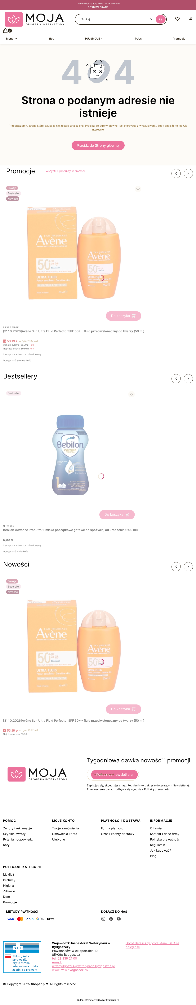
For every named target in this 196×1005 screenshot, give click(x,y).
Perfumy (9, 880)
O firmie (156, 828)
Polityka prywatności (165, 839)
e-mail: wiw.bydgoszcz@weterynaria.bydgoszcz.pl (83, 964)
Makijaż (8, 874)
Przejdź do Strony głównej (98, 145)
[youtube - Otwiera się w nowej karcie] (118, 919)
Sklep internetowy (96, 1000)
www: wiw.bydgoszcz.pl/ (70, 970)
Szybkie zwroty (14, 834)
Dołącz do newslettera (114, 774)
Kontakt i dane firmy (164, 834)
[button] (161, 19)
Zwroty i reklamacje (17, 828)
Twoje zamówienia (65, 828)
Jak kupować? (160, 850)
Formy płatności (112, 828)
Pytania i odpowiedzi (18, 839)
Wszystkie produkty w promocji (65, 171)
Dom (6, 897)
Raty (6, 845)
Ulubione (58, 839)
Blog (153, 856)
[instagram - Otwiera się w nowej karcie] (103, 919)
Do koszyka (120, 316)
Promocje (10, 902)
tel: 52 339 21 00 (64, 958)
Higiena (8, 885)
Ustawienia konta (64, 834)
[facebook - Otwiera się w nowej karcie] (111, 919)
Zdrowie (9, 891)
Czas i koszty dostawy (117, 834)
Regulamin (157, 845)
